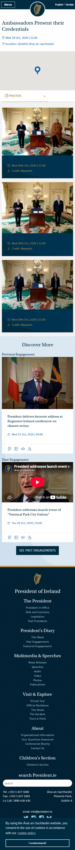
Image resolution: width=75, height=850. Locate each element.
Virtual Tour (37, 701)
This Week (37, 637)
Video (37, 676)
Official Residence (38, 705)
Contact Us (37, 748)
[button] (37, 70)
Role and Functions (37, 612)
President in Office (37, 607)
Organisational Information (37, 735)
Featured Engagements (37, 646)
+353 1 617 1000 (18, 792)
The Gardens (37, 714)
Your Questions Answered (37, 739)
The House (37, 709)
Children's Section (38, 764)
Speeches (37, 667)
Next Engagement (15, 460)
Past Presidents (37, 621)
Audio (37, 671)
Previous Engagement (18, 354)
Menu (8, 4)
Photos (37, 680)
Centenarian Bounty (37, 743)
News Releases (37, 662)
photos (13, 96)
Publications (37, 684)
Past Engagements (37, 641)
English (59, 4)
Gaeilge (70, 4)
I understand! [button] (37, 843)
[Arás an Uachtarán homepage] (37, 578)
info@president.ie (41, 811)
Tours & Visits (37, 718)
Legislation (37, 616)
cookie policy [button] (27, 833)
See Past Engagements (37, 550)
